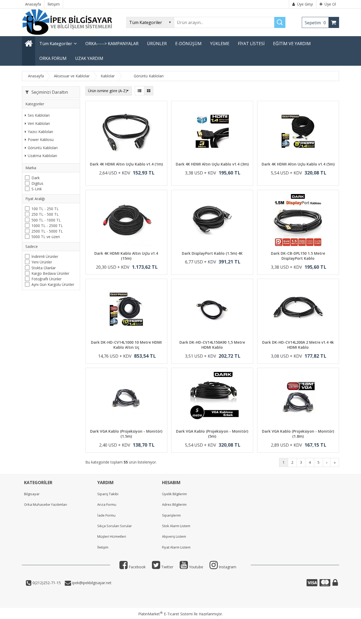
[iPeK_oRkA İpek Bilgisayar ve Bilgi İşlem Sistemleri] (67, 33)
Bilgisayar (32, 494)
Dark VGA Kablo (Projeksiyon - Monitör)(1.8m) (298, 434)
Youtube (195, 566)
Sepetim (315, 23)
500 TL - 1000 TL (46, 219)
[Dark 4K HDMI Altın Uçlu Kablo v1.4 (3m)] (212, 132)
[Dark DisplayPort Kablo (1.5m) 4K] (212, 221)
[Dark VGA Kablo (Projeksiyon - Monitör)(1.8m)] (298, 399)
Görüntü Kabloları (43, 147)
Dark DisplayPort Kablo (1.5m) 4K (212, 253)
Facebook (137, 566)
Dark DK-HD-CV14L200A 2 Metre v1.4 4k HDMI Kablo (298, 345)
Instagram (227, 566)
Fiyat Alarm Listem (176, 547)
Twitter (166, 566)
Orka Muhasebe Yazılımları (45, 504)
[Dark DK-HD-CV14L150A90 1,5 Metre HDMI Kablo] (212, 310)
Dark (35, 177)
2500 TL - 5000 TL (47, 231)
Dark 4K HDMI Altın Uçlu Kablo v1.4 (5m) (298, 164)
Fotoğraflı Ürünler (46, 278)
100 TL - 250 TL (45, 208)
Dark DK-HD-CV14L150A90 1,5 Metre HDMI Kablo (212, 345)
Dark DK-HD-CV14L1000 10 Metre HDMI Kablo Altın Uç (126, 345)
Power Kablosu (41, 139)
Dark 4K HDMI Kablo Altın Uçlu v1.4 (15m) (126, 256)
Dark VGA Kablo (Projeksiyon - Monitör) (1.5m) (126, 434)
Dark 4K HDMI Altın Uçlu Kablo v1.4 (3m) (212, 164)
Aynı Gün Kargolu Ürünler (52, 284)
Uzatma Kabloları (42, 155)
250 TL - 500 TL (45, 214)
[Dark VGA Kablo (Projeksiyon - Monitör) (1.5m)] (126, 399)
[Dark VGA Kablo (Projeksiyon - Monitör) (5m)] (212, 399)
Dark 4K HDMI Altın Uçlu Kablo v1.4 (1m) (126, 164)
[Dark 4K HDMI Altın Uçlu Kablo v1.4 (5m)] (298, 132)
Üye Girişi (305, 4)
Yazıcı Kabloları (40, 131)
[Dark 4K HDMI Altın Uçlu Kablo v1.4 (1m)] (126, 132)
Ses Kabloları (39, 115)
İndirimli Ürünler (44, 256)
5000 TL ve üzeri (45, 236)
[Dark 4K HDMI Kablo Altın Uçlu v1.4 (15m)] (126, 221)
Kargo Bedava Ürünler (50, 273)
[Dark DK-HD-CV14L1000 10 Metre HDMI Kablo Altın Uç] (126, 310)
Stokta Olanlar (43, 267)
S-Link (36, 188)
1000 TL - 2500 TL (47, 225)
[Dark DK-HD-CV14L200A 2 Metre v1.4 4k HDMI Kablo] (298, 310)
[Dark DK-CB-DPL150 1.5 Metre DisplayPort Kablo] (298, 221)
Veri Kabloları (39, 123)
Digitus (37, 183)
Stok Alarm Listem (176, 525)
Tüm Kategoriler (55, 43)
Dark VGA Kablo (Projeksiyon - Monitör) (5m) (212, 434)
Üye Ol (330, 4)
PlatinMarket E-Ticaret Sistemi (165, 613)
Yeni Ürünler (41, 261)
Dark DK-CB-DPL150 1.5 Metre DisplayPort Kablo (298, 256)
